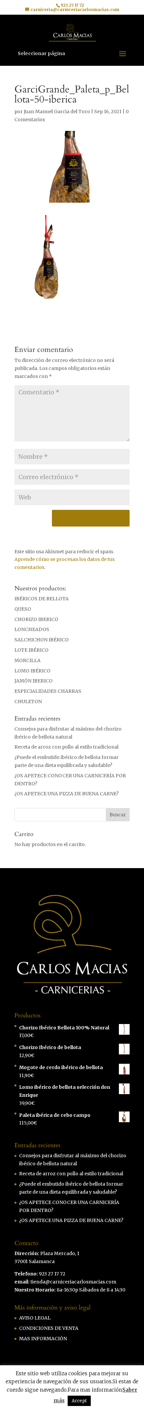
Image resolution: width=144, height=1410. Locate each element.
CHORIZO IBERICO (36, 619)
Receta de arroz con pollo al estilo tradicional (66, 747)
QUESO (22, 609)
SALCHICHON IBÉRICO (41, 640)
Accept (79, 1401)
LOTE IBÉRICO (31, 650)
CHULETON (28, 701)
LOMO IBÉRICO (32, 671)
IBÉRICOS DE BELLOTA (41, 599)
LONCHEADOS (31, 629)
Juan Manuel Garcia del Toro (57, 112)
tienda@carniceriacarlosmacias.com (73, 1282)
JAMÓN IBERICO (33, 681)
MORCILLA (27, 660)
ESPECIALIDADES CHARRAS (47, 691)
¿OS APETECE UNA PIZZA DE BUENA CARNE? (66, 794)
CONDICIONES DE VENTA (48, 1328)
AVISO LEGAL (35, 1318)
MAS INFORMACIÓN (43, 1339)
